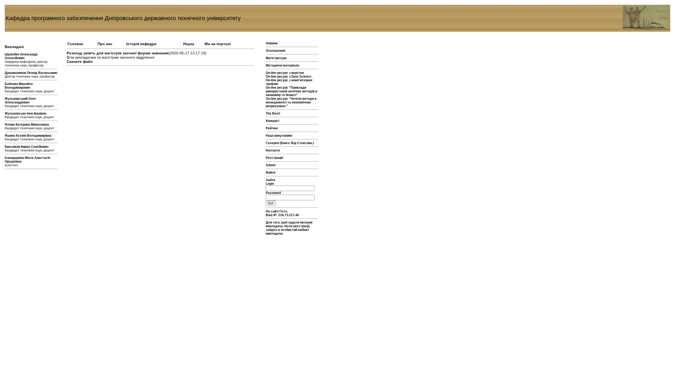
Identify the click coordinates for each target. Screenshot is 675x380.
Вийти (270, 172)
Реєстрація (274, 158)
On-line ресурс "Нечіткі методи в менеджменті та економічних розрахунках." (291, 102)
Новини (271, 43)
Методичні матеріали (282, 65)
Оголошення (275, 51)
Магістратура (276, 58)
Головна (75, 44)
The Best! (273, 113)
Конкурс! (272, 121)
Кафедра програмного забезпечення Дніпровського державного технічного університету (123, 18)
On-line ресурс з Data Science (288, 76)
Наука (188, 44)
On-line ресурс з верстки (285, 73)
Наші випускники (279, 135)
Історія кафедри (141, 44)
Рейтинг (272, 128)
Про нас (105, 44)
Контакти (273, 150)
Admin (271, 165)
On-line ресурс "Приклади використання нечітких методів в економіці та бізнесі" (291, 91)
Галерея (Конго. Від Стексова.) (290, 143)
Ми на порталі (218, 44)
